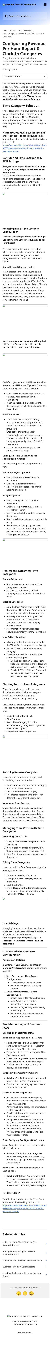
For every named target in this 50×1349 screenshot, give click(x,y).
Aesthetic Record (25, 1332)
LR (19, 31)
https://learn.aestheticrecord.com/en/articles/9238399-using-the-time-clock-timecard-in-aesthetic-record (25, 148)
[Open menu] (45, 4)
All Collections (9, 31)
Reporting (27, 31)
